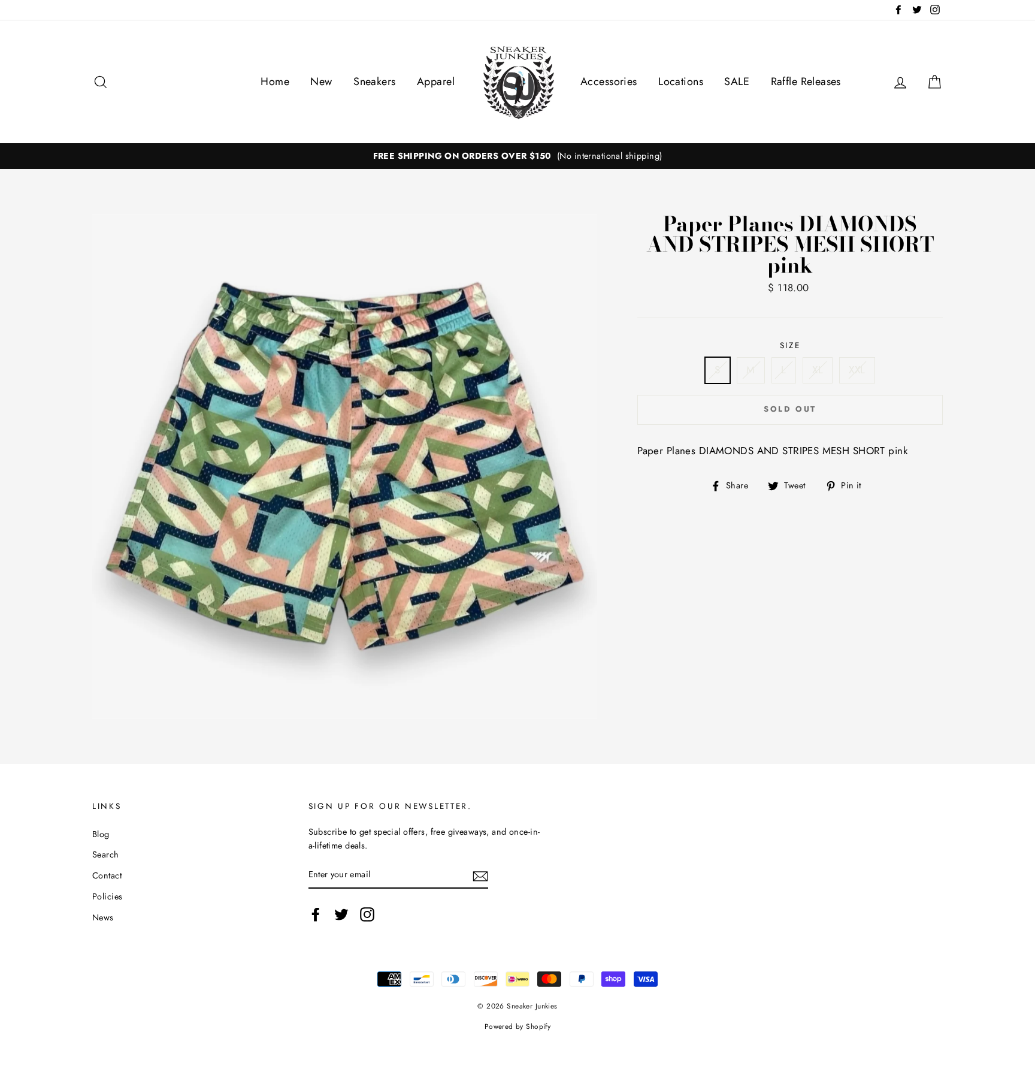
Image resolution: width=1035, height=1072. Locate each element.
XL (817, 370)
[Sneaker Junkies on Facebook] (315, 914)
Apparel (436, 81)
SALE (736, 81)
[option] (517, 156)
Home (275, 81)
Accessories (608, 81)
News (103, 917)
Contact (107, 875)
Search (105, 854)
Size (790, 345)
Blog (101, 834)
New (321, 81)
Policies (107, 896)
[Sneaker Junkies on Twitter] (341, 914)
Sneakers (374, 81)
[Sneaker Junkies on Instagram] (367, 914)
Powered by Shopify (518, 1026)
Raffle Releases (806, 81)
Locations (680, 81)
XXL (857, 370)
